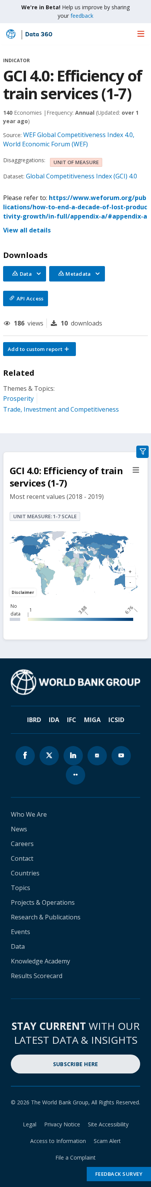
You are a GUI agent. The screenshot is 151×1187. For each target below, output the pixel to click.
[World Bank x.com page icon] (49, 755)
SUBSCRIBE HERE (75, 1064)
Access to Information (58, 1141)
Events (20, 932)
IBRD (34, 720)
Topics (20, 887)
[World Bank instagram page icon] (97, 755)
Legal (29, 1124)
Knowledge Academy (40, 961)
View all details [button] (27, 230)
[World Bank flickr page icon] (75, 775)
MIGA (92, 720)
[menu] (141, 33)
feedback (81, 15)
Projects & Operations (43, 902)
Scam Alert (107, 1141)
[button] (39, 349)
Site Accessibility (108, 1124)
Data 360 (38, 35)
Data (18, 946)
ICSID (116, 720)
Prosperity (18, 398)
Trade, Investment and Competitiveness (61, 409)
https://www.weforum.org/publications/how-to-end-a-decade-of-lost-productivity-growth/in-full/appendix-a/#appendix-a (75, 206)
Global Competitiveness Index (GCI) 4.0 (81, 176)
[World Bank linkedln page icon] (73, 755)
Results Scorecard (36, 976)
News (19, 829)
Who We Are (29, 814)
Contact (22, 858)
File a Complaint (75, 1157)
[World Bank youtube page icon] (121, 755)
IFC (71, 720)
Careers (22, 843)
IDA (54, 720)
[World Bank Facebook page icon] (25, 755)
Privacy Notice (62, 1124)
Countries (25, 873)
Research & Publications (46, 917)
